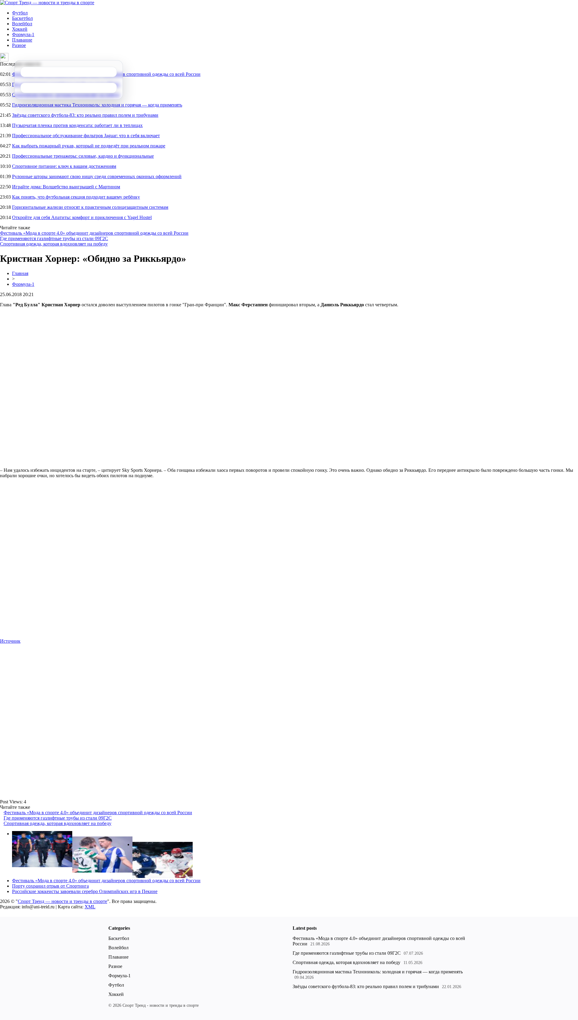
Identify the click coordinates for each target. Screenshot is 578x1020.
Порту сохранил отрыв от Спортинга (50, 886)
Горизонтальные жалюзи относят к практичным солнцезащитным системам (90, 207)
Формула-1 (23, 34)
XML (90, 906)
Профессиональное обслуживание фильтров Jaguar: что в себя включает (86, 135)
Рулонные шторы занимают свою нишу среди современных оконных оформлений (97, 176)
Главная (20, 273)
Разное (19, 45)
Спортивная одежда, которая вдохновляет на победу (54, 243)
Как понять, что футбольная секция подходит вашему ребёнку (76, 196)
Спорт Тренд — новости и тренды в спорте (62, 901)
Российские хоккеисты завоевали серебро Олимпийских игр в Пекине (84, 891)
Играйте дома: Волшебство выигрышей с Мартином (66, 186)
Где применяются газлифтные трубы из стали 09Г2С (54, 238)
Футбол (20, 12)
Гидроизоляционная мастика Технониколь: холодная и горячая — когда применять (97, 104)
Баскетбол (22, 18)
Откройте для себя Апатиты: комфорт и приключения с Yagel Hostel (82, 217)
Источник (10, 641)
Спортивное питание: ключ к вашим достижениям (64, 166)
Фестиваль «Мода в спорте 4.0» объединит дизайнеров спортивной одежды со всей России (94, 233)
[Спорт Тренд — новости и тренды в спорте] (47, 2)
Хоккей (19, 29)
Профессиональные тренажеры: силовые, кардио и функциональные (83, 156)
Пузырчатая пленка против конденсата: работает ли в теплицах (77, 125)
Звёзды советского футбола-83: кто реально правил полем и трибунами (85, 115)
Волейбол (22, 23)
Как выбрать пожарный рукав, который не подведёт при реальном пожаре (88, 145)
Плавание (22, 39)
